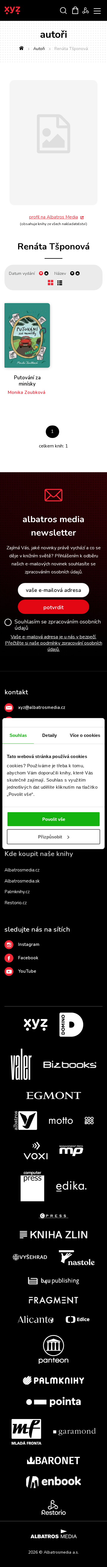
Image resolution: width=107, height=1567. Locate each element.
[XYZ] (36, 1025)
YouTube (27, 971)
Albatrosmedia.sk (22, 881)
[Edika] (71, 1186)
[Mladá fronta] (26, 1432)
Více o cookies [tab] (85, 734)
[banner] (20, 10)
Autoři (39, 49)
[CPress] (53, 1216)
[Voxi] (36, 1150)
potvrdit (53, 607)
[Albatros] (25, 1120)
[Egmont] (53, 1095)
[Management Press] (71, 1150)
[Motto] (61, 1120)
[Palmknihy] (53, 1380)
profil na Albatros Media (53, 217)
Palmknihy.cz (17, 892)
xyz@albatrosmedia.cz (41, 707)
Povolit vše (53, 819)
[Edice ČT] (77, 1319)
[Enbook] (53, 1482)
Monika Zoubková (26, 392)
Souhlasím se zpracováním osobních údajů (58, 625)
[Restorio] (54, 1507)
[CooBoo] (89, 1120)
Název (60, 273)
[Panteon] (53, 1349)
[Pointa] (53, 1402)
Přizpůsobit (50, 836)
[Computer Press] (32, 1186)
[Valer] (21, 1064)
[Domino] (71, 1025)
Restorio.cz (15, 903)
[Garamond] (74, 1432)
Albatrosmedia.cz (22, 870)
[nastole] (76, 1257)
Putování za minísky (27, 381)
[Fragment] (53, 1300)
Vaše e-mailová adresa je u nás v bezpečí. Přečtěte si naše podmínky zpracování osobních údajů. (53, 643)
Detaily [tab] (49, 734)
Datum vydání (22, 273)
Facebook (28, 958)
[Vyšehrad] (30, 1257)
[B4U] (53, 1280)
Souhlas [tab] (18, 734)
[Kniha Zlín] (53, 1234)
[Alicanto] (36, 1319)
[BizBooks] (70, 1064)
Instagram (29, 944)
